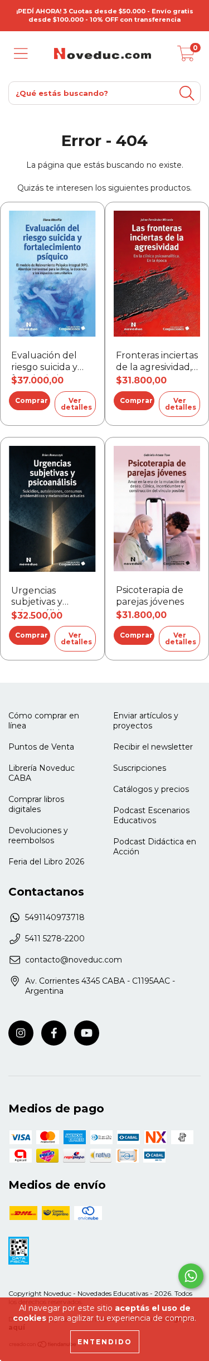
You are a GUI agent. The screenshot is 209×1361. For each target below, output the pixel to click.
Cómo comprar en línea (43, 721)
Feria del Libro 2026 (46, 862)
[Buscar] (187, 93)
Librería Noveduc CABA (41, 773)
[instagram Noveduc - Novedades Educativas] (20, 1033)
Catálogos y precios (151, 789)
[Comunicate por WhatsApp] (190, 1276)
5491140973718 (55, 917)
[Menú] (20, 53)
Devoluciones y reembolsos (38, 835)
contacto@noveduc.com (73, 960)
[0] (186, 56)
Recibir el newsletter (153, 747)
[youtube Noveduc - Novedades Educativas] (86, 1033)
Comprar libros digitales (36, 804)
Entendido (104, 1342)
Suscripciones (139, 768)
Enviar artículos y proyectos (145, 721)
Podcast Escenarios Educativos (151, 815)
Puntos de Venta (41, 747)
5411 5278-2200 (55, 939)
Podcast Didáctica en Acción (154, 847)
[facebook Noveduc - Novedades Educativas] (53, 1033)
